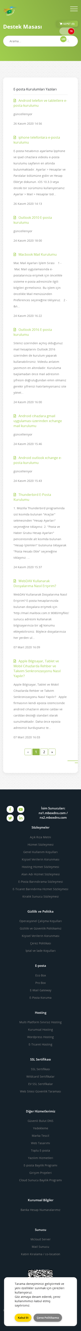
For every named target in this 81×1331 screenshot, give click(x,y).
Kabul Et (23, 1317)
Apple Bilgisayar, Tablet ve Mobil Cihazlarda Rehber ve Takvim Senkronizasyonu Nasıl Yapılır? (37, 668)
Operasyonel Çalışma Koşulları (40, 921)
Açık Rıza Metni (40, 837)
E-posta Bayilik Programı (40, 1165)
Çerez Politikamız (48, 1317)
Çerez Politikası (40, 943)
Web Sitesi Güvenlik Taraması (40, 1091)
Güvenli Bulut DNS (40, 1121)
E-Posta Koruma (40, 998)
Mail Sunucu (40, 1247)
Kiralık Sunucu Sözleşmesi (40, 896)
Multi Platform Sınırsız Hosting (40, 1022)
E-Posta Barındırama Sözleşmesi (40, 882)
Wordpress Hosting (40, 1037)
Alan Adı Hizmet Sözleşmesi (40, 874)
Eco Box (40, 975)
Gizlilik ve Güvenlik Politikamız (40, 928)
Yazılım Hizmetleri (40, 1158)
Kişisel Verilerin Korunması (40, 859)
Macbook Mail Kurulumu (37, 254)
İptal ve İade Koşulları (41, 951)
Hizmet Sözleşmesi (41, 844)
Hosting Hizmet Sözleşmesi (40, 867)
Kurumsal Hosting (40, 1029)
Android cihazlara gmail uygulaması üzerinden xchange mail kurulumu (38, 421)
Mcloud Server (41, 1239)
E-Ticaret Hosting (40, 1044)
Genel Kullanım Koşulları (40, 852)
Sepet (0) (69, 24)
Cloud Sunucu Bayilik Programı (40, 1180)
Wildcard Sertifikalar (40, 1076)
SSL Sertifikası (40, 1069)
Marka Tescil (40, 1136)
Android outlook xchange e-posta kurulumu (38, 460)
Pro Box (40, 983)
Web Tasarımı (40, 1143)
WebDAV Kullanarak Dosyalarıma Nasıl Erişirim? (35, 583)
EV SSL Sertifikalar (40, 1084)
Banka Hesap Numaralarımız (40, 1210)
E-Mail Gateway (40, 990)
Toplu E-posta (40, 1150)
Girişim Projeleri (40, 1173)
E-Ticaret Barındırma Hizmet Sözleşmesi (40, 889)
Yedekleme (40, 1128)
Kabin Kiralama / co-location (40, 1254)
